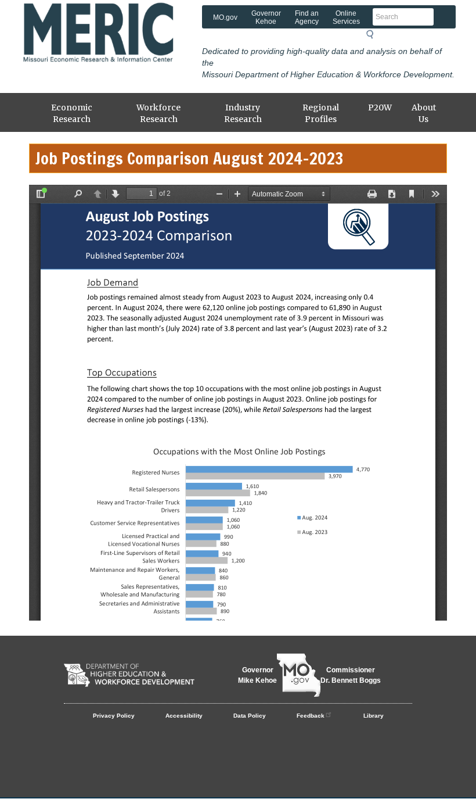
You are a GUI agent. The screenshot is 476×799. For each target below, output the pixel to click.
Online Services (346, 17)
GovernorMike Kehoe (257, 675)
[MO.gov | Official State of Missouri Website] (298, 675)
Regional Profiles (320, 113)
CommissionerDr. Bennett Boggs (350, 675)
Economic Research (71, 113)
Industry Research (243, 113)
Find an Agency (307, 17)
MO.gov (225, 17)
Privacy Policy (114, 715)
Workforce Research (158, 113)
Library (373, 715)
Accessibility (184, 715)
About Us (424, 113)
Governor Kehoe (266, 17)
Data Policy (249, 715)
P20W (380, 107)
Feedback (310, 715)
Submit (373, 34)
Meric (113, 20)
